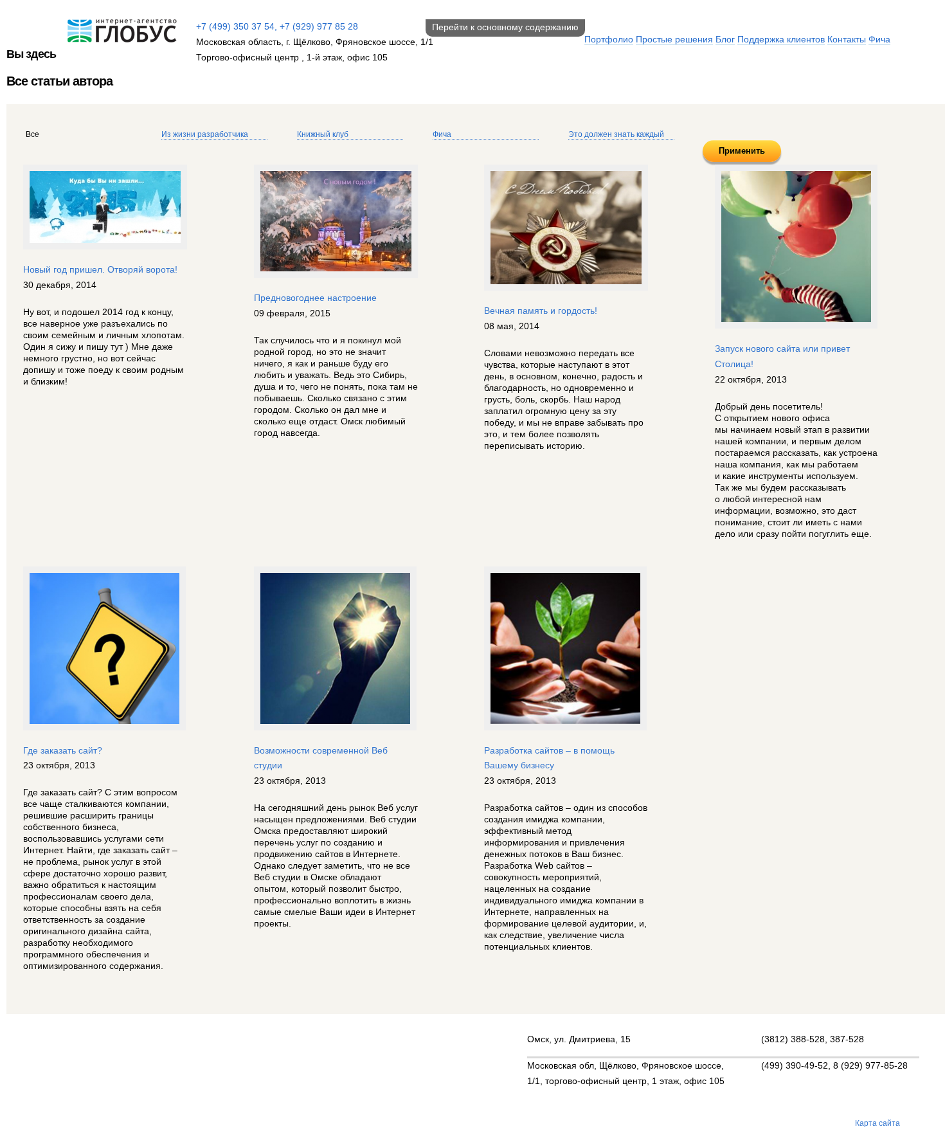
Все (32, 134)
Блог (725, 39)
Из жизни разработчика (204, 134)
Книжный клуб (322, 134)
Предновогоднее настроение (315, 298)
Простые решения (674, 39)
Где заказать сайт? (62, 750)
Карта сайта (877, 1123)
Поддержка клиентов (781, 39)
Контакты (846, 39)
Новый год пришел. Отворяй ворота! (100, 269)
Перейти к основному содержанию (505, 27)
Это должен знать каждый (616, 134)
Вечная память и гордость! (540, 310)
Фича (879, 39)
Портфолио (608, 39)
